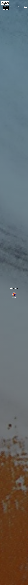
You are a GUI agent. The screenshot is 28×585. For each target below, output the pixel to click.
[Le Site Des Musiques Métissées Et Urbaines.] (5, 2)
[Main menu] (25, 8)
